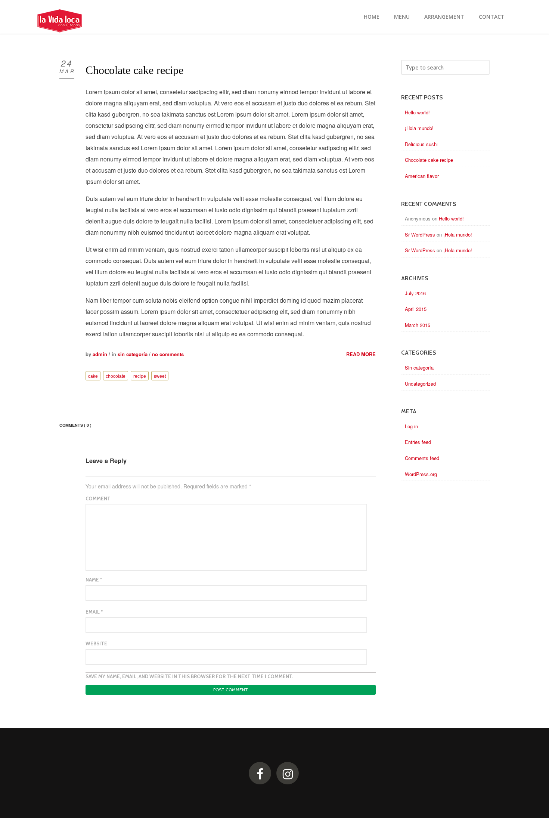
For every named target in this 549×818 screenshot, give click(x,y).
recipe (139, 376)
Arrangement (444, 16)
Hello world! (417, 112)
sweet (160, 376)
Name (94, 580)
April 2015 (416, 308)
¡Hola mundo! (419, 128)
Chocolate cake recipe (134, 70)
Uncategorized (420, 383)
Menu (402, 16)
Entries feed (418, 441)
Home (371, 16)
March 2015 (417, 324)
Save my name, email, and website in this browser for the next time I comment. (189, 676)
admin (100, 354)
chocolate (115, 376)
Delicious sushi (421, 144)
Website (96, 643)
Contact (492, 16)
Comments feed (422, 458)
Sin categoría (133, 354)
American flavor (422, 175)
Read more (361, 354)
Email (94, 612)
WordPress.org (421, 474)
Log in (411, 426)
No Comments (168, 354)
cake (93, 376)
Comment (98, 498)
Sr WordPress (420, 234)
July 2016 (415, 293)
